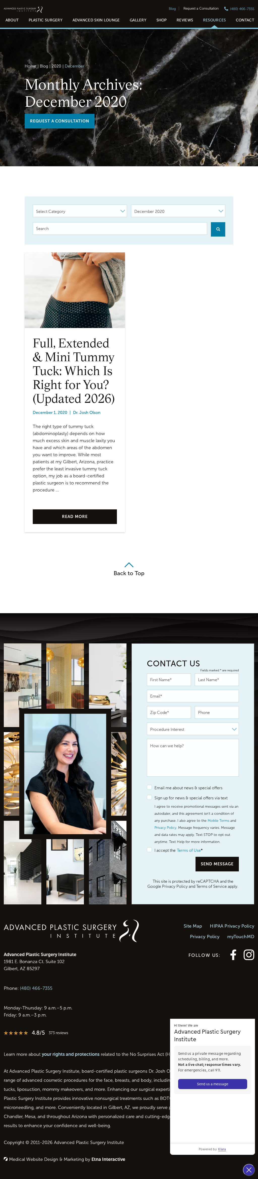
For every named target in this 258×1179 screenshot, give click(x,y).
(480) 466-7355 (36, 988)
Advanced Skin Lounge (96, 20)
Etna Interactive (108, 1159)
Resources (214, 20)
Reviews (185, 20)
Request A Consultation (59, 121)
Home (30, 66)
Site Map (193, 926)
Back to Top (129, 573)
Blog (172, 9)
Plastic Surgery (46, 20)
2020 (56, 66)
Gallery (138, 20)
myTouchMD (240, 936)
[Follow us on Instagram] (249, 959)
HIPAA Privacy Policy (232, 926)
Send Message (217, 864)
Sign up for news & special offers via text (191, 798)
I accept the (161, 850)
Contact (245, 20)
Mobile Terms (218, 821)
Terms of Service (211, 886)
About (12, 20)
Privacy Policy (165, 828)
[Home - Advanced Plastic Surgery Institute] (23, 10)
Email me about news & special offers (188, 788)
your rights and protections (71, 1054)
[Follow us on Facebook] (233, 959)
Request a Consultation (201, 8)
